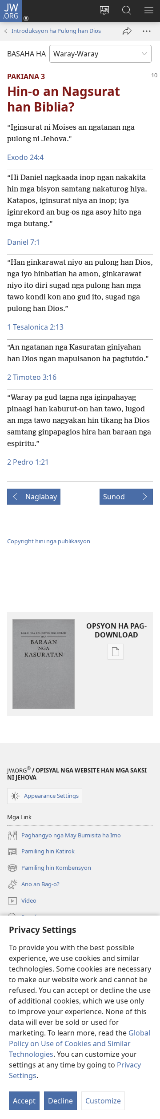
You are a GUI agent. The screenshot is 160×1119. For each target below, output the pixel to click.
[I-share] (127, 31)
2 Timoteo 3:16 (31, 377)
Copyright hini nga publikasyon (48, 541)
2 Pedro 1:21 (28, 462)
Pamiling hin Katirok (41, 852)
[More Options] (147, 31)
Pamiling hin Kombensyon (49, 868)
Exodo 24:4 (25, 157)
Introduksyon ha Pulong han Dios (56, 31)
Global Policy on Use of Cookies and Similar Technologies (79, 1043)
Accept (24, 1101)
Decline (60, 1101)
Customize (103, 1101)
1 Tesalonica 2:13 (35, 327)
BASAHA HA (26, 54)
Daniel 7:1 (23, 242)
